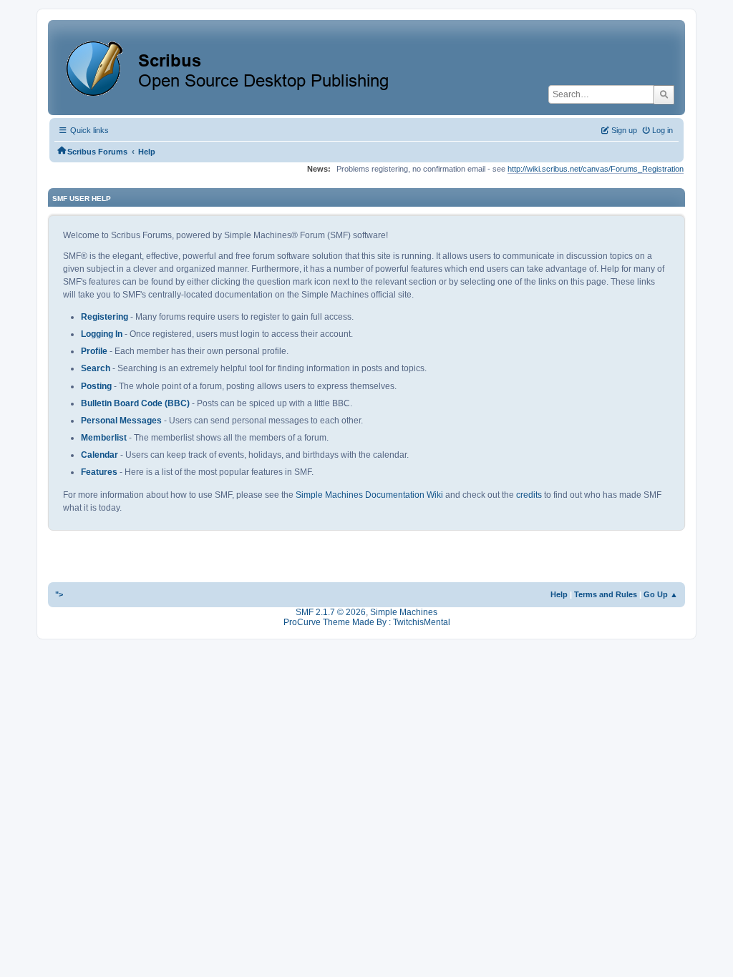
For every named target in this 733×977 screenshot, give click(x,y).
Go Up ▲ (661, 594)
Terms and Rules (605, 594)
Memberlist (104, 438)
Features (99, 472)
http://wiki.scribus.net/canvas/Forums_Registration (596, 169)
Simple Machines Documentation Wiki (369, 495)
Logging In (101, 334)
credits (529, 495)
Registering (104, 317)
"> (59, 594)
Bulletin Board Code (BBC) (135, 403)
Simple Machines (403, 612)
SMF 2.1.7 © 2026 (331, 612)
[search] (664, 94)
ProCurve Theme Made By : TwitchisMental (366, 622)
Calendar (99, 455)
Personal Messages (121, 421)
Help (559, 594)
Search (95, 368)
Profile (94, 351)
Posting (96, 386)
